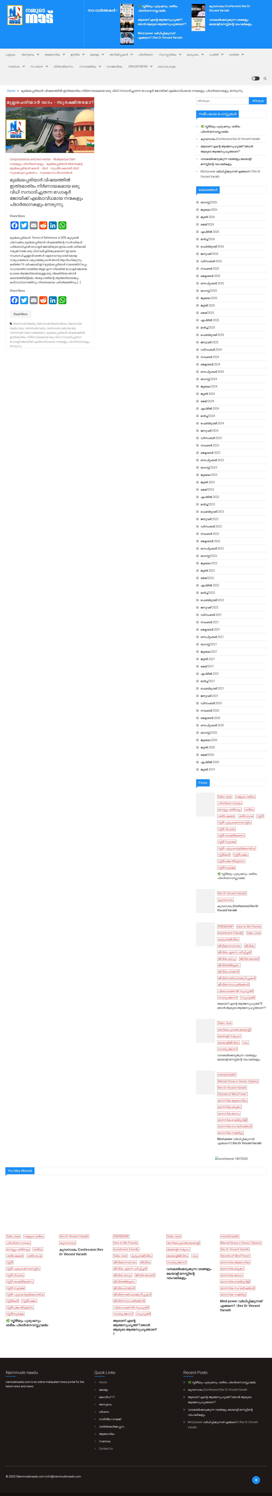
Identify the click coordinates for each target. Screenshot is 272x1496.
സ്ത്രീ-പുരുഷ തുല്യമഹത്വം (236, 848)
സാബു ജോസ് (227, 997)
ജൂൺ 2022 (208, 570)
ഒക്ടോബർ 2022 (210, 541)
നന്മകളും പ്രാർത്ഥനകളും (27, 163)
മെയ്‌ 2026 (207, 224)
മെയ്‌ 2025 (207, 312)
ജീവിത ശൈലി (249, 958)
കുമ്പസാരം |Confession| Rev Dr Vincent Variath (230, 139)
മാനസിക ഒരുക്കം (229, 1107)
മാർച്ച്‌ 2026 (208, 239)
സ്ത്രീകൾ (224, 854)
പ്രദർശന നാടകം (230, 803)
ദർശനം (104, 1411)
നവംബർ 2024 (210, 357)
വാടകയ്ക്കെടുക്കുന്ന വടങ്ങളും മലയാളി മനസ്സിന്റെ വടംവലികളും (226, 161)
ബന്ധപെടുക (166, 66)
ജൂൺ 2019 (208, 769)
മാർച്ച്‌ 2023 (208, 504)
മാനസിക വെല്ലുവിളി (232, 1120)
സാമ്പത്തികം (87, 66)
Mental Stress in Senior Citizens (238, 1081)
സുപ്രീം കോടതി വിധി (64, 168)
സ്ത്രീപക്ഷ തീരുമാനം (231, 861)
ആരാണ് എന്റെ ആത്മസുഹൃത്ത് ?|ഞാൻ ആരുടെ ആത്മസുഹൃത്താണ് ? (227, 149)
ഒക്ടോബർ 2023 (210, 452)
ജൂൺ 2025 (208, 305)
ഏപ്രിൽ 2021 (210, 673)
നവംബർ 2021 (210, 622)
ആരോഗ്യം (52, 54)
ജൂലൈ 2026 (209, 209)
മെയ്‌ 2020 (207, 754)
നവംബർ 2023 (210, 445)
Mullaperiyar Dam (64, 159)
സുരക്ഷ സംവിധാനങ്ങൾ (56, 172)
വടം (245, 1042)
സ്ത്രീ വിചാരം (226, 829)
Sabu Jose (224, 796)
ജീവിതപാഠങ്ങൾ (228, 971)
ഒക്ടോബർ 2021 (210, 629)
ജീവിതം (249, 945)
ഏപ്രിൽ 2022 (210, 585)
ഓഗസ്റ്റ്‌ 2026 (209, 202)
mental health (227, 1074)
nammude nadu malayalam (27, 332)
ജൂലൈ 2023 (209, 474)
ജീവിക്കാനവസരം (229, 945)
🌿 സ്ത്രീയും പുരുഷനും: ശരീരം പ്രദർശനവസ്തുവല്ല (220, 129)
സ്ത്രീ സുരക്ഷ (227, 841)
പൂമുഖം (10, 54)
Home (103, 1382)
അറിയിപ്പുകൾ (119, 54)
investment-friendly (230, 933)
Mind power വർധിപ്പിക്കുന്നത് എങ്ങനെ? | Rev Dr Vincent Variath (230, 174)
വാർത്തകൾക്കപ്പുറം (111, 1426)
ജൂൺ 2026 (208, 217)
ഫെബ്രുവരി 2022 (212, 600)
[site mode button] (256, 78)
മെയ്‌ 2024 (207, 401)
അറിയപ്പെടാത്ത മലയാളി (234, 1029)
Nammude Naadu (25, 323)
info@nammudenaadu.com (63, 1476)
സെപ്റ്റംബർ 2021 (212, 636)
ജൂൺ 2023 (208, 482)
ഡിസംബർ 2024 (211, 349)
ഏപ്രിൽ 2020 (210, 762)
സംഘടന (36, 66)
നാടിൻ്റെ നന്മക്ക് (110, 1419)
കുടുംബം (193, 54)
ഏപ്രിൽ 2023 (210, 497)
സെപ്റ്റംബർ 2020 (212, 725)
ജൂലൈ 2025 (209, 298)
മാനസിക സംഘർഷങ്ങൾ (234, 1126)
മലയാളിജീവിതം (228, 1042)
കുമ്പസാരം (225, 900)
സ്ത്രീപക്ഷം (241, 854)
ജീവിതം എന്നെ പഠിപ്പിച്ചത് (234, 952)
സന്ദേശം (14, 66)
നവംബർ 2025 (210, 268)
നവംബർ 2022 (210, 533)
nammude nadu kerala (61, 328)
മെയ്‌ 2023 (207, 489)
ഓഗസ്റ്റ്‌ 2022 (209, 555)
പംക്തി (213, 54)
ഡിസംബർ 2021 (211, 614)
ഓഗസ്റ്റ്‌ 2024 (209, 379)
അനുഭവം (28, 54)
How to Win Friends (249, 926)
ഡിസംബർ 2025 (211, 261)
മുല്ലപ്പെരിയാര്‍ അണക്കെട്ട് (64, 163)
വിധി (45, 168)
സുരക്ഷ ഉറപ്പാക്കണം (23, 172)
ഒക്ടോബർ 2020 (210, 718)
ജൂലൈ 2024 (209, 386)
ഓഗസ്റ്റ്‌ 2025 (209, 290)
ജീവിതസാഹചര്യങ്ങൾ (233, 984)
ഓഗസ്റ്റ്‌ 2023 (209, 467)
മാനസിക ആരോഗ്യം (232, 1100)
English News (138, 66)
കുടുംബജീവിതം (228, 939)
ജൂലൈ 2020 (209, 740)
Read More (20, 314)
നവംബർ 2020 (210, 710)
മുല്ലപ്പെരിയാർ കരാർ (24, 168)
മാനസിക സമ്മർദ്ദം (230, 1132)
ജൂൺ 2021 (208, 659)
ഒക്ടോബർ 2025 (210, 276)
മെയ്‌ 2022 (207, 578)
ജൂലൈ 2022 (209, 563)
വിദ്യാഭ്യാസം (63, 66)
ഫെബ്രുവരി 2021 (212, 688)
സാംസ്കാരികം (167, 54)
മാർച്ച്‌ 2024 (208, 416)
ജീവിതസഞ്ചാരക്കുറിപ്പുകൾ (236, 978)
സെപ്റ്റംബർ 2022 (212, 548)
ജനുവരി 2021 (209, 695)
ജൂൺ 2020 (208, 747)
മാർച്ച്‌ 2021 (208, 681)
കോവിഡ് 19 (107, 1397)
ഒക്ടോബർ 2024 (210, 364)
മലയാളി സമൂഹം (229, 1036)
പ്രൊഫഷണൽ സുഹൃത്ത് (235, 991)
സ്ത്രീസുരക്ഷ (226, 867)
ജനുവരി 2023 (209, 519)
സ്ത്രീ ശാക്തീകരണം (231, 835)
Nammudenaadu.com (30, 1476)
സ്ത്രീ (260, 816)
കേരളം (94, 54)
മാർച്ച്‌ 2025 (208, 327)
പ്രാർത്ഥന (145, 54)
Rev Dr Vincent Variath (232, 893)
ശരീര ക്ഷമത (226, 816)
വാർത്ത (234, 54)
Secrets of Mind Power (232, 1094)
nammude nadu (35, 328)
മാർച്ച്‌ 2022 (208, 592)
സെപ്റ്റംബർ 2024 (212, 371)
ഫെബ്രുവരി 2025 (212, 334)
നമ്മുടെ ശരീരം (245, 796)
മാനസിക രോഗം (229, 1113)
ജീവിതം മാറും (227, 958)
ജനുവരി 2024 (209, 430)
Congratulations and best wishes (30, 159)
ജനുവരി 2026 (209, 253)
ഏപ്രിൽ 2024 (210, 408)
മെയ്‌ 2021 (207, 666)
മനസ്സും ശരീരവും (229, 809)
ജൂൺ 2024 (208, 393)
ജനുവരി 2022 (209, 607)
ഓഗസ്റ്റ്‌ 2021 (209, 644)
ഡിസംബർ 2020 (211, 703)
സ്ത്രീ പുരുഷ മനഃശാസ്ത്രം (234, 822)
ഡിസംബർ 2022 (211, 526)
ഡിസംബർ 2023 (211, 438)
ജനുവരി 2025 (209, 342)
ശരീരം (249, 809)
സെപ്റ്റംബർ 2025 (212, 283)
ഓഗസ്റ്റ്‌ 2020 (209, 732)
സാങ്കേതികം (114, 66)
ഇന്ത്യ (75, 54)
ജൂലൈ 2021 (209, 651)
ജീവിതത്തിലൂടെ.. (229, 965)
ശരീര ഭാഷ (246, 816)
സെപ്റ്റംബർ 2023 (212, 460)
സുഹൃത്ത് (247, 997)
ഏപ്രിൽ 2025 (210, 320)
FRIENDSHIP (225, 926)
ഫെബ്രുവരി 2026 (212, 246)
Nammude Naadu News (52, 323)
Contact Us (106, 1448)
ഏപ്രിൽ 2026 (210, 231)
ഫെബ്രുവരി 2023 (212, 511)
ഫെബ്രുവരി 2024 (212, 423)
